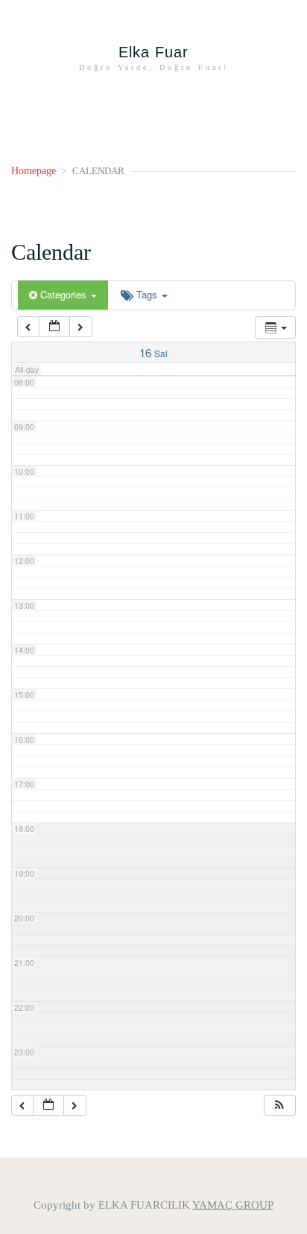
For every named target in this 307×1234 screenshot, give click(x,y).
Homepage (33, 170)
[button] (279, 1106)
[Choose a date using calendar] (54, 327)
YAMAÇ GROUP (232, 1205)
